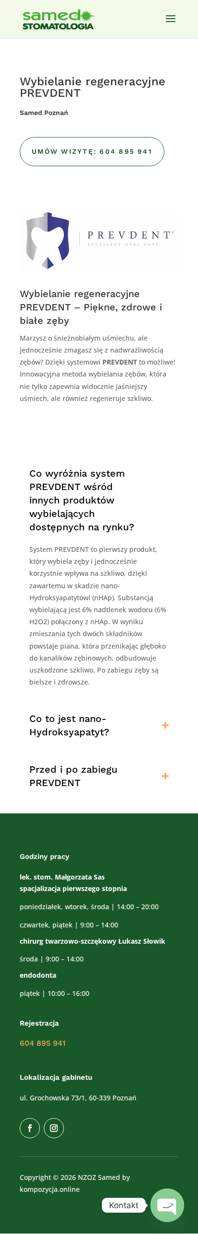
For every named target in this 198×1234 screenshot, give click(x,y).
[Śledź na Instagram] (54, 1128)
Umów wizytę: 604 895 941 (92, 151)
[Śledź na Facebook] (30, 1128)
